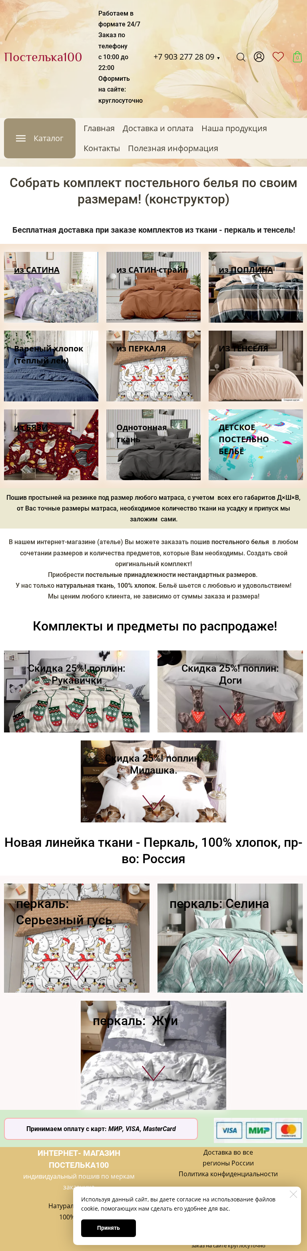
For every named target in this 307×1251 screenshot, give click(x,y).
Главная (99, 128)
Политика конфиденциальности (228, 1173)
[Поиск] (241, 57)
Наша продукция (234, 128)
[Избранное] (278, 56)
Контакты (102, 148)
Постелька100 (43, 57)
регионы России (228, 1163)
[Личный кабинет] (259, 56)
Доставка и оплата (158, 128)
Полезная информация (173, 148)
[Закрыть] (293, 1194)
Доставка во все (228, 1152)
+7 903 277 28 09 (187, 56)
